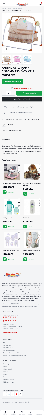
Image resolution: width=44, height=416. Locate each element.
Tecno (5, 366)
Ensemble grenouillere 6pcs (11, 250)
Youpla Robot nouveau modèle (12, 183)
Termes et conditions (9, 350)
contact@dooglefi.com (10, 333)
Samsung (6, 364)
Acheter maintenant (23, 99)
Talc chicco (26, 218)
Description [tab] (6, 139)
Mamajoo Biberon (8, 218)
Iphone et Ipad (7, 369)
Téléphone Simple (8, 379)
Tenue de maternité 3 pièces (31, 250)
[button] (5, 49)
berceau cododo (17, 130)
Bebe (9, 8)
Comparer (10, 125)
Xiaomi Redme (7, 377)
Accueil (4, 8)
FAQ (4, 342)
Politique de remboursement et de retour (15, 356)
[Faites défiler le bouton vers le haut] (40, 406)
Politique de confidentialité (11, 353)
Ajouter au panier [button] (5, 192)
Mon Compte (7, 345)
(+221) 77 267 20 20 (9, 317)
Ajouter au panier (30, 93)
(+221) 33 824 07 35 (9, 321)
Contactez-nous (7, 348)
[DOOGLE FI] (22, 4)
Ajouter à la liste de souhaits (3, 119)
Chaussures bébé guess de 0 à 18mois (32, 184)
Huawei (5, 372)
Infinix (5, 374)
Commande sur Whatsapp (12, 82)
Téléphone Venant (8, 382)
